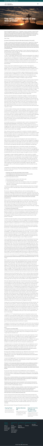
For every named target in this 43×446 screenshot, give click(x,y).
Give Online (34, 424)
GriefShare (20, 425)
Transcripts (27, 425)
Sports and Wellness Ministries (21, 427)
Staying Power (8, 408)
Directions (6, 430)
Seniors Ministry (14, 431)
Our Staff (5, 426)
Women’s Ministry (14, 429)
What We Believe (7, 427)
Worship (12, 425)
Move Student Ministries (13, 427)
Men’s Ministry (13, 432)
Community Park (35, 425)
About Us (5, 425)
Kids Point (13, 428)
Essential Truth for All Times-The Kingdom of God (33, 409)
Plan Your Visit (6, 429)
